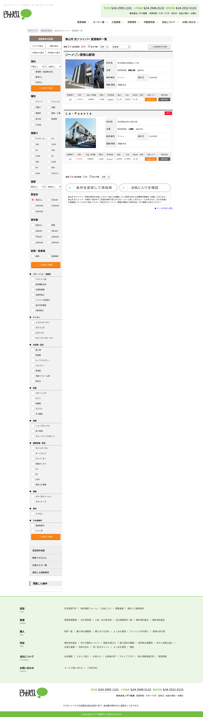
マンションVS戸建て (139, 631)
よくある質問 (119, 631)
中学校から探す (54, 52)
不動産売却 (149, 22)
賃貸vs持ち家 (159, 631)
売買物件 (132, 22)
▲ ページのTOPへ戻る (164, 208)
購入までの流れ (102, 631)
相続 (132, 647)
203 (70, 99)
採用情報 (162, 656)
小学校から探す (38, 52)
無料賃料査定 (142, 619)
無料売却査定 (158, 619)
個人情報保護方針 (146, 656)
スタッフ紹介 (83, 656)
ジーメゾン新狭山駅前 (80, 54)
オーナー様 (98, 22)
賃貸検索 (81, 22)
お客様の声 (110, 656)
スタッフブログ (126, 656)
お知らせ (97, 656)
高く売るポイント (101, 647)
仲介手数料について (90, 642)
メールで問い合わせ (73, 667)
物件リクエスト (39, 557)
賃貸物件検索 (38, 550)
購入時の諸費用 (84, 631)
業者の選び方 (109, 642)
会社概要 (68, 656)
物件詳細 (164, 99)
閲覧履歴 (119, 608)
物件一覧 (68, 631)
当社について (168, 22)
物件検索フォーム (89, 608)
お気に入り (151, 99)
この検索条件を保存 (159, 46)
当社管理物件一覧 (123, 619)
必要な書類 (69, 647)
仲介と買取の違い (164, 642)
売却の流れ (84, 647)
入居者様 (115, 22)
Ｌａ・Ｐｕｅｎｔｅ (78, 113)
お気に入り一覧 (39, 565)
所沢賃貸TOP (70, 608)
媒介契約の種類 (127, 642)
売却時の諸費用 (145, 642)
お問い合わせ (189, 22)
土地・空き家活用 (103, 619)
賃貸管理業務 (70, 619)
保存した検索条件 (40, 572)
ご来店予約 (92, 667)
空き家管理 (86, 619)
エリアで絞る (37, 46)
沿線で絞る (53, 46)
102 (70, 159)
